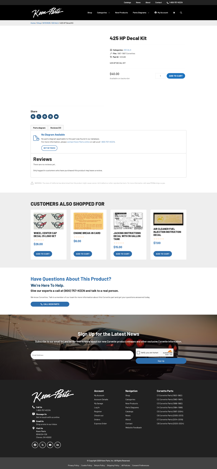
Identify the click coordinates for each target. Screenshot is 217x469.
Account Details (101, 399)
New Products (121, 12)
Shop (90, 12)
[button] (33, 116)
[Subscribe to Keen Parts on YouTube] (50, 445)
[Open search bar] (181, 12)
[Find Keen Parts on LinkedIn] (58, 445)
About (148, 2)
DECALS (55, 23)
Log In (97, 407)
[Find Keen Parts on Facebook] (35, 445)
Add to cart (176, 76)
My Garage (98, 403)
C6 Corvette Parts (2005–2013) (170, 415)
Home (33, 23)
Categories (102, 12)
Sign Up (161, 361)
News (138, 2)
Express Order (100, 423)
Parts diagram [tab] (39, 128)
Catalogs (127, 2)
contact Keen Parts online (78, 142)
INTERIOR (46, 23)
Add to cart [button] (43, 254)
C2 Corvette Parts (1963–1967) (169, 399)
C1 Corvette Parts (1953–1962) (169, 395)
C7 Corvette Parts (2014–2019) (170, 419)
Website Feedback (133, 427)
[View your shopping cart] (174, 12)
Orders (97, 419)
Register (98, 411)
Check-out (98, 415)
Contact (158, 2)
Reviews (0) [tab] (55, 128)
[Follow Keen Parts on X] (42, 445)
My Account (99, 395)
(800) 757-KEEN (74, 290)
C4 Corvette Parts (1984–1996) (169, 407)
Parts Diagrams (139, 12)
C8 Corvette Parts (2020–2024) (170, 423)
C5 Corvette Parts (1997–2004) (170, 411)
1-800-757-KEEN (176, 2)
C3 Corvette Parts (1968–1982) (169, 403)
